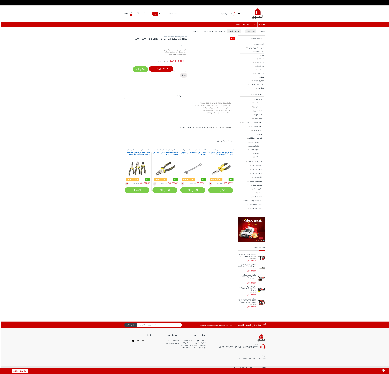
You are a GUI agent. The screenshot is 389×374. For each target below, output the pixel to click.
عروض (261, 77)
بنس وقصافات (217, 150)
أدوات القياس (257, 107)
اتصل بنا (246, 24)
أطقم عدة (147, 150)
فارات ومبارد (257, 177)
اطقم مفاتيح (187, 150)
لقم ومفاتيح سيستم (254, 181)
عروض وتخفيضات (257, 80)
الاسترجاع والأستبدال (172, 343)
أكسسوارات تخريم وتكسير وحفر (251, 122)
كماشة (256, 153)
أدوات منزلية (259, 44)
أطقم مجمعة (202, 150)
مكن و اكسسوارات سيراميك (252, 200)
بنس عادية (167, 150)
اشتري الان (18, 371)
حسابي (237, 24)
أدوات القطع (257, 103)
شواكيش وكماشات (234, 31)
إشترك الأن (130, 325)
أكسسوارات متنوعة (255, 126)
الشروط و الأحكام (173, 340)
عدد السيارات (259, 66)
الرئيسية (262, 24)
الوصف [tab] (179, 96)
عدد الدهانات (258, 62)
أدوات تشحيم (257, 111)
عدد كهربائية (258, 73)
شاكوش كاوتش (253, 149)
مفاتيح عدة (257, 189)
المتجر (254, 24)
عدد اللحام (260, 69)
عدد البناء (259, 58)
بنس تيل (223, 150)
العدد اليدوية (251, 31)
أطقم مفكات (195, 150)
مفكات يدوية (256, 196)
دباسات (259, 134)
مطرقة (256, 157)
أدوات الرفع (258, 99)
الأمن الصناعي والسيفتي (255, 48)
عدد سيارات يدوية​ (256, 169)
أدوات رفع (258, 114)
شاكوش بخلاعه (253, 142)
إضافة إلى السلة (159, 69)
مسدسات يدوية (256, 185)
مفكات (259, 192)
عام (262, 55)
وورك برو (166, 36)
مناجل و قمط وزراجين (254, 204)
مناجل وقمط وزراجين (254, 208)
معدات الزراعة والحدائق (256, 84)
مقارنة (182, 46)
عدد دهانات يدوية (255, 165)
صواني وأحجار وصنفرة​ (254, 161)
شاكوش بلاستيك (253, 146)
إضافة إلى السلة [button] (210, 184)
